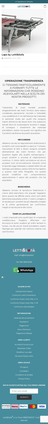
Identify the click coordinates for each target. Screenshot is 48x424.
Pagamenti (24, 326)
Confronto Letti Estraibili (24, 307)
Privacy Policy (24, 379)
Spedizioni (24, 322)
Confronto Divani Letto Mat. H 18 (24, 303)
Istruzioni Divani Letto (24, 356)
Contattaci (24, 371)
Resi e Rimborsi (24, 330)
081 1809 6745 (26, 262)
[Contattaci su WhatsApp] (24, 270)
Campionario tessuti (24, 291)
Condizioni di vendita (24, 375)
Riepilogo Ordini (24, 348)
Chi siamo (24, 367)
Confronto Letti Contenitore (24, 295)
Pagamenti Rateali (24, 333)
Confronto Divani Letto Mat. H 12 (24, 299)
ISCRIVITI (24, 397)
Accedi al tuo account (24, 345)
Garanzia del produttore (24, 318)
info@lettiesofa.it (26, 255)
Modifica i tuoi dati (24, 352)
